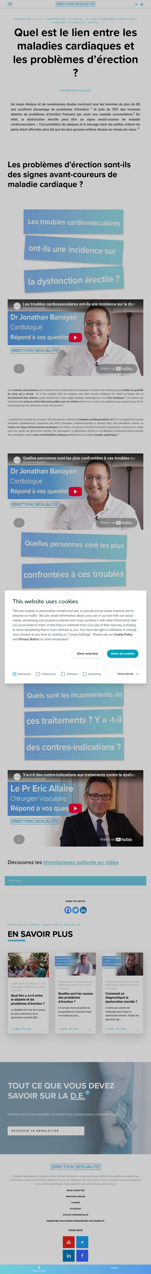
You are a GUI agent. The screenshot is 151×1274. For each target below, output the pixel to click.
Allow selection (87, 654)
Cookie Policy (123, 634)
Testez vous (39, 1271)
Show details (126, 673)
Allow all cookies (122, 654)
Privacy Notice (29, 639)
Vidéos (114, 1268)
